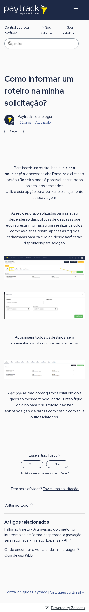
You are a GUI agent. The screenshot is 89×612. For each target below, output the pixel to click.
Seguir (14, 131)
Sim (31, 464)
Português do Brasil (65, 592)
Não (57, 464)
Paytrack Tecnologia (35, 116)
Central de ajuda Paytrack (25, 592)
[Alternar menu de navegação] (76, 10)
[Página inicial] (25, 10)
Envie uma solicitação (61, 488)
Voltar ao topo (16, 505)
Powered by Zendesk (68, 608)
